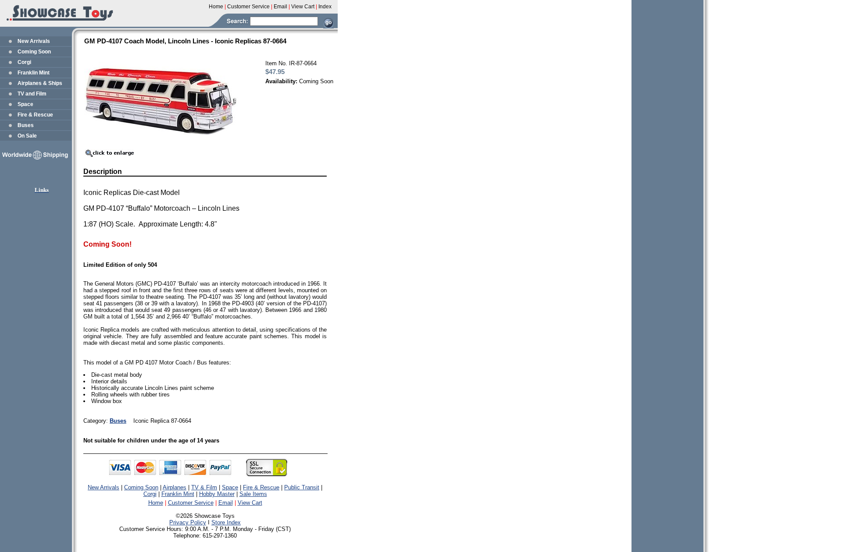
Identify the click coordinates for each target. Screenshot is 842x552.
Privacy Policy (187, 522)
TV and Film (32, 94)
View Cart (250, 502)
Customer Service (191, 502)
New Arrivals (34, 41)
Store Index (226, 522)
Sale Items (253, 494)
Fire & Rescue (35, 115)
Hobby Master (217, 494)
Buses (26, 125)
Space (25, 104)
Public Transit (301, 487)
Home (155, 502)
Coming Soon (34, 52)
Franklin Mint (34, 73)
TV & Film (204, 487)
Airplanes (174, 487)
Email (225, 502)
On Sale (27, 136)
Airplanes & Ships (40, 83)
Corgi (24, 62)
